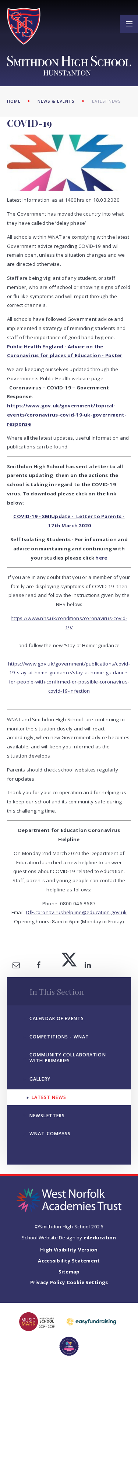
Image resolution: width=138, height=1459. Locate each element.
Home (14, 101)
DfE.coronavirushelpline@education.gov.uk (76, 912)
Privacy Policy (48, 1282)
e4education (100, 1237)
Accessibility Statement (69, 1260)
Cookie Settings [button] (87, 1282)
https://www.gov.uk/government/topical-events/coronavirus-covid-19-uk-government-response (67, 414)
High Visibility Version (69, 1249)
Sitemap (69, 1271)
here (101, 557)
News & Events (56, 101)
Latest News (106, 101)
